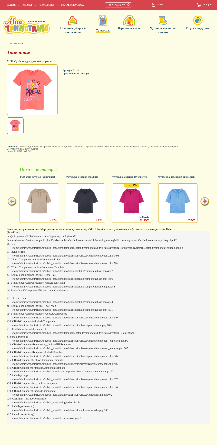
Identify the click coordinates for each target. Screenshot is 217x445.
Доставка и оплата (72, 5)
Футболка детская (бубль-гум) (129, 177)
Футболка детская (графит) (82, 177)
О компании (47, 5)
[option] (32, 90)
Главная (11, 5)
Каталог (28, 5)
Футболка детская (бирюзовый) (176, 177)
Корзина (208, 4)
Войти (160, 4)
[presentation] (12, 202)
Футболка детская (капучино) (37, 177)
